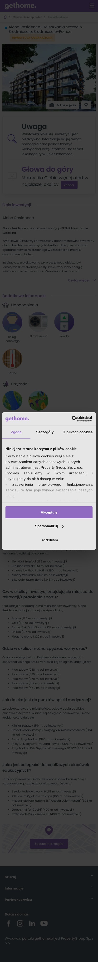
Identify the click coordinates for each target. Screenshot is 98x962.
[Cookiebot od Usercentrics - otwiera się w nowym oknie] (72, 419)
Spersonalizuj (46, 526)
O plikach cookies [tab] (78, 432)
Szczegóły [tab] (45, 432)
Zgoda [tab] (16, 432)
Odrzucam (49, 540)
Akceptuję (49, 512)
